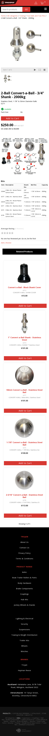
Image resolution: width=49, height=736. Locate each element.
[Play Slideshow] (35, 70)
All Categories (12, 16)
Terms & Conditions (24, 558)
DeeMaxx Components (26, 725)
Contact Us (24, 547)
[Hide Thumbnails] (44, 70)
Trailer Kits (24, 640)
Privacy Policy (24, 553)
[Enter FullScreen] (40, 70)
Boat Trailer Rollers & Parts (24, 577)
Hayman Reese (24, 670)
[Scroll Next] (44, 78)
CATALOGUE (35, 713)
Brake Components (24, 588)
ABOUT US (28, 715)
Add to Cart (12, 118)
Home (3, 16)
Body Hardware (24, 583)
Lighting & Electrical (24, 618)
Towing (22, 16)
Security (24, 624)
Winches (24, 651)
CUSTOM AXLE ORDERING (20, 713)
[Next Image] (44, 49)
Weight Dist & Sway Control (31, 723)
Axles (24, 572)
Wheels (24, 646)
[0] (2, 233)
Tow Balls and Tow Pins (36, 16)
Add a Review (6, 243)
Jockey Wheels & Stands (24, 605)
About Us (24, 542)
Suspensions (24, 629)
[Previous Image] (5, 49)
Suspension (26, 718)
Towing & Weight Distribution (24, 635)
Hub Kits (24, 599)
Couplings (24, 594)
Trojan (24, 665)
